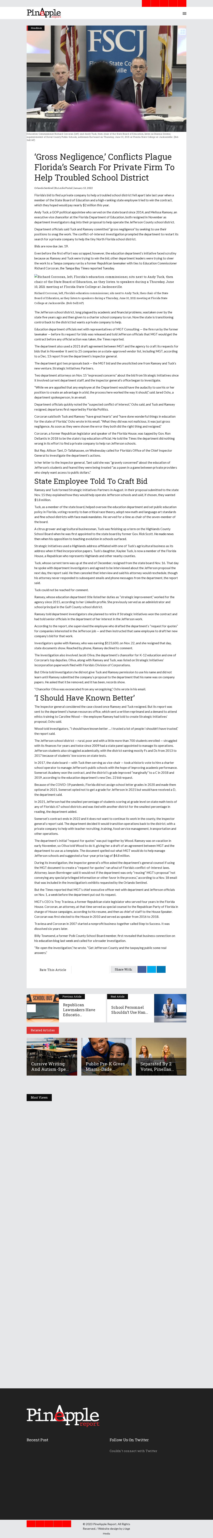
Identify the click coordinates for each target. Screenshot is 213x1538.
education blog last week (56, 941)
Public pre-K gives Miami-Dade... (105, 1066)
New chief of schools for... (50, 1480)
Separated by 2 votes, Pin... (50, 1470)
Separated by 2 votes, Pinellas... (157, 1066)
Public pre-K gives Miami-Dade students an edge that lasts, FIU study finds (104, 1262)
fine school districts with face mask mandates (71, 517)
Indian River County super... (51, 1489)
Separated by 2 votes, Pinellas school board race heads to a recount (96, 1349)
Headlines (36, 27)
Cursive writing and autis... (51, 1452)
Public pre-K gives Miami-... (51, 1461)
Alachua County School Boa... (52, 1498)
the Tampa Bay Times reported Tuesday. (87, 268)
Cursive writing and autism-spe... (50, 1066)
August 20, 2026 (46, 1181)
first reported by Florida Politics (85, 409)
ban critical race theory (99, 512)
